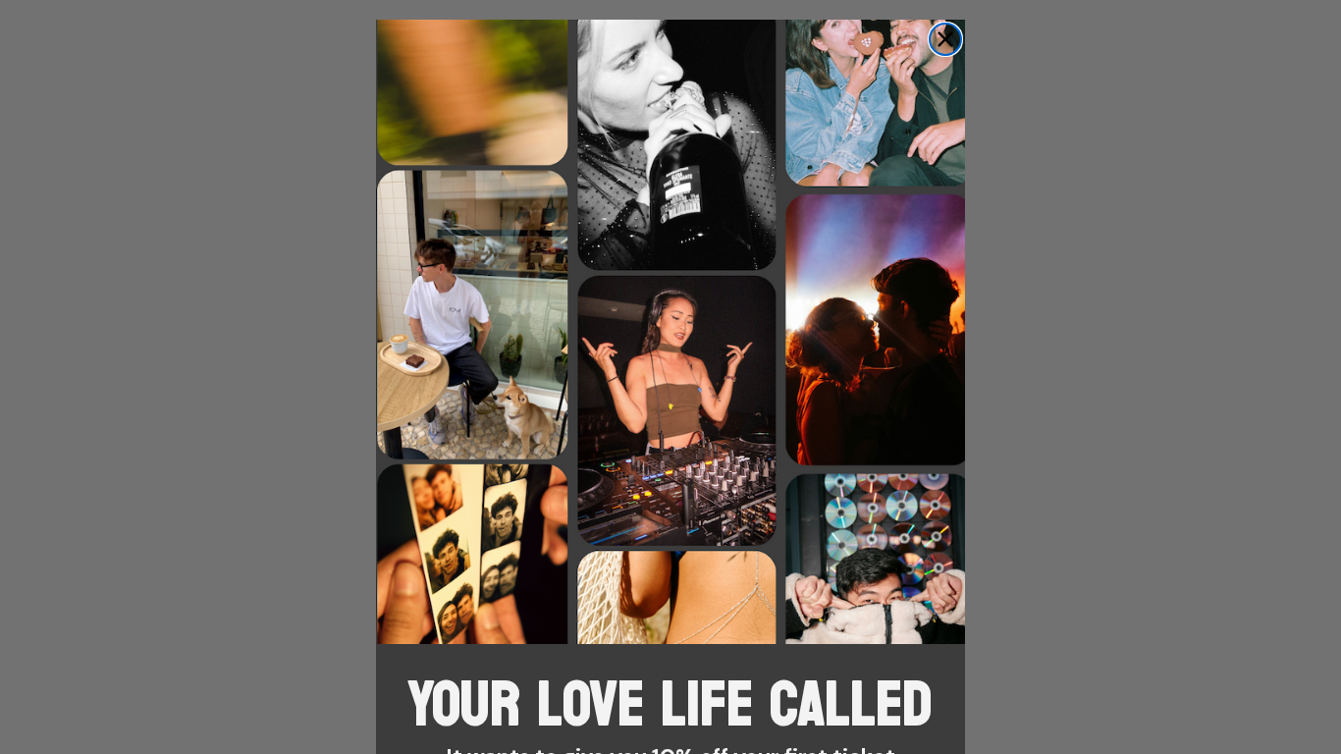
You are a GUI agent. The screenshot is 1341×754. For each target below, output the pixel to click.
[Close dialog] (945, 39)
